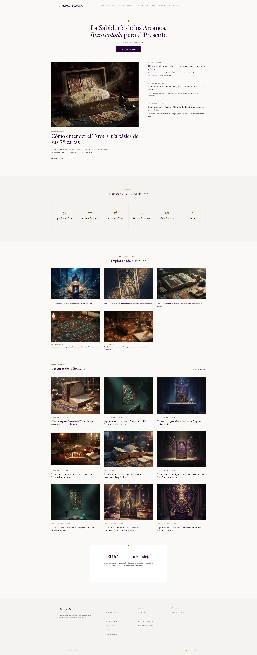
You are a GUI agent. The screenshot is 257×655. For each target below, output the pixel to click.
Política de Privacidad (146, 617)
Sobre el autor (111, 634)
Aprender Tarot (142, 5)
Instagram (174, 612)
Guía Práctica (174, 5)
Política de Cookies (145, 621)
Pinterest (182, 612)
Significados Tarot (108, 5)
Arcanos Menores (158, 5)
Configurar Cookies (145, 625)
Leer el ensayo (57, 158)
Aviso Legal (142, 612)
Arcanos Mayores (71, 6)
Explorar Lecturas (128, 49)
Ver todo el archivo (199, 369)
